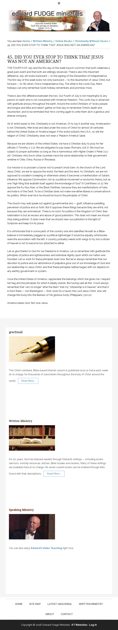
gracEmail (16, 332)
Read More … (54, 473)
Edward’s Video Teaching (46, 548)
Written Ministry (20, 421)
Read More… (28, 380)
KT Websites (79, 624)
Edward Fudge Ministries (59, 21)
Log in (93, 624)
